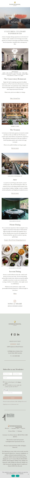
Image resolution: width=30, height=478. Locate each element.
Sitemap (20, 431)
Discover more (15, 148)
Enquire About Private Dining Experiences (15, 240)
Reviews (7, 428)
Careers (23, 428)
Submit (12, 398)
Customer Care (15, 428)
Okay (13, 475)
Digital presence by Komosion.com (10, 404)
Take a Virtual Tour (15, 98)
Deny (17, 475)
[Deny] (28, 474)
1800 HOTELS (21, 435)
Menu (15, 293)
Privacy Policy (11, 431)
